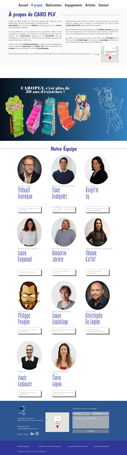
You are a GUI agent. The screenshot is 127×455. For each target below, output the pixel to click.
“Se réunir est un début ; (27, 272)
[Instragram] (37, 433)
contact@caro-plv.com (27, 429)
